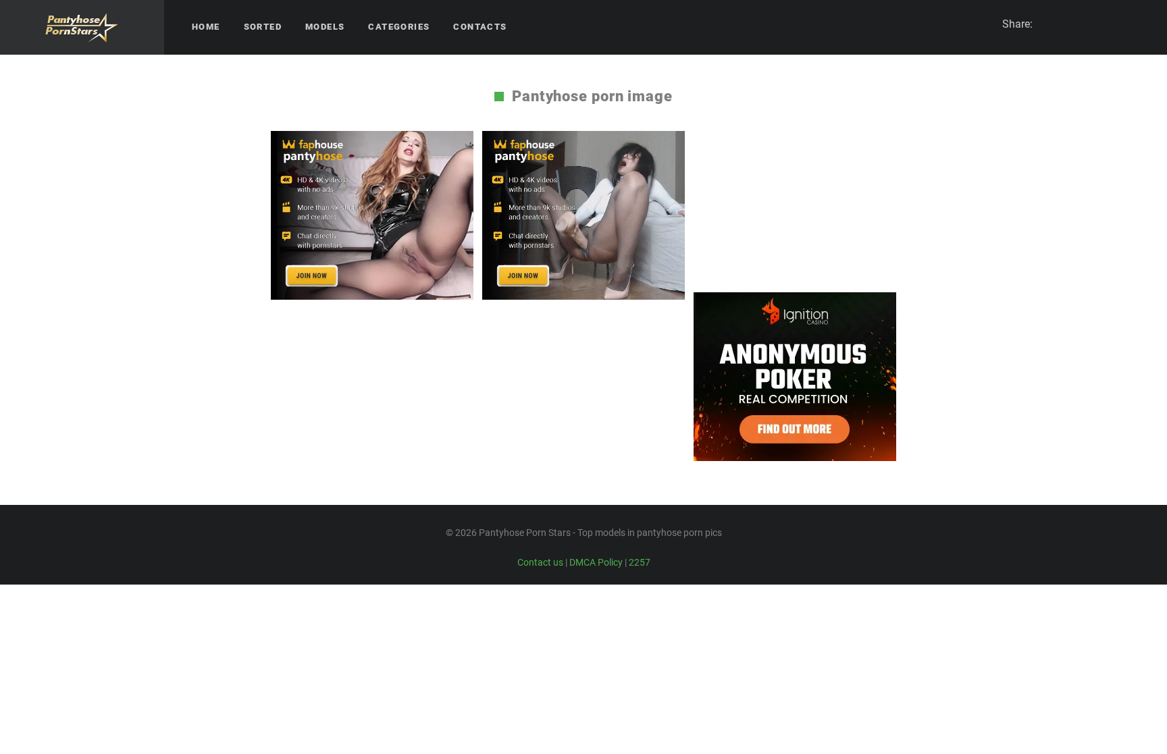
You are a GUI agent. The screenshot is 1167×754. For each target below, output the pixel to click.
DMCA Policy (596, 562)
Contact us (540, 562)
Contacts (480, 27)
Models (324, 27)
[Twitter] (1138, 24)
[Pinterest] (1089, 24)
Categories (399, 27)
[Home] (82, 27)
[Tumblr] (1113, 24)
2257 (639, 562)
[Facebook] (1065, 24)
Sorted (263, 27)
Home (206, 27)
